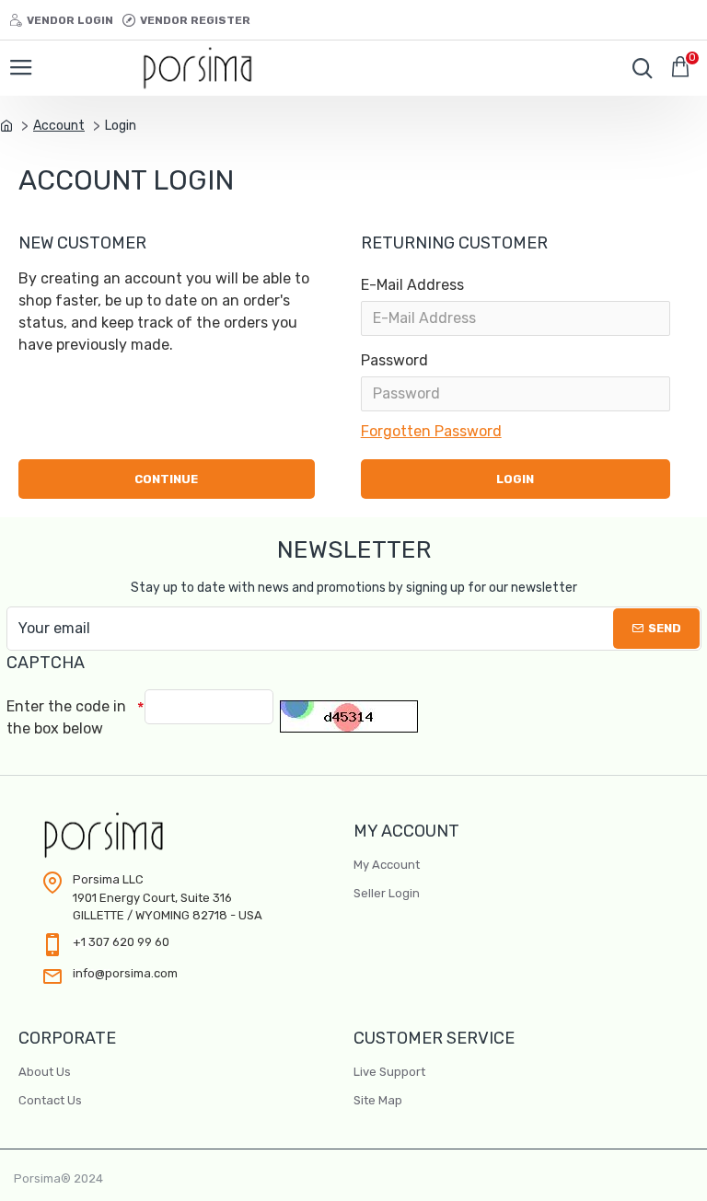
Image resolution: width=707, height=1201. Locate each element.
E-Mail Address (412, 285)
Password (394, 360)
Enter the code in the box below (66, 717)
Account (59, 125)
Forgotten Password (431, 431)
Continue (166, 479)
